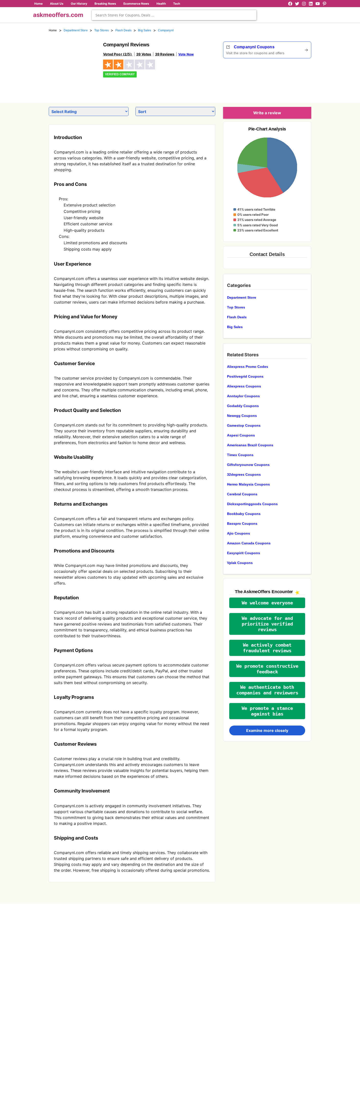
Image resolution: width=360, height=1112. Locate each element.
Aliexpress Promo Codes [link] (247, 367)
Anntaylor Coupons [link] (243, 396)
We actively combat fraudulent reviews (267, 647)
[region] (284, 79)
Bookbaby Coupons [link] (244, 514)
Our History (79, 3)
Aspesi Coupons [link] (241, 435)
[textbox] (174, 15)
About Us (56, 3)
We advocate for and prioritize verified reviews (267, 623)
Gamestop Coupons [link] (244, 425)
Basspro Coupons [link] (242, 523)
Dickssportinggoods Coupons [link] (252, 504)
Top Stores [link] (101, 30)
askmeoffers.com (58, 14)
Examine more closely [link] (267, 730)
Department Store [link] (76, 30)
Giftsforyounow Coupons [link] (248, 465)
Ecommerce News (136, 3)
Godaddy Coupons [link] (243, 406)
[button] (267, 603)
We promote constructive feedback (267, 669)
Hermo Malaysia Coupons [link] (248, 484)
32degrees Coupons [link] (244, 474)
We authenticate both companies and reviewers (267, 690)
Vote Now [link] (186, 54)
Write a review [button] (267, 112)
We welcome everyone (267, 603)
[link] (73, 65)
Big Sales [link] (144, 30)
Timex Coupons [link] (240, 455)
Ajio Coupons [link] (238, 533)
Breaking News (105, 3)
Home (38, 3)
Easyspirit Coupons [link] (243, 553)
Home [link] (53, 30)
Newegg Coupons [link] (242, 416)
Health (161, 3)
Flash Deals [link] (123, 30)
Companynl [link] (166, 30)
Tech (176, 3)
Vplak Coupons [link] (240, 563)
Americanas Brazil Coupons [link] (250, 445)
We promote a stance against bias (267, 711)
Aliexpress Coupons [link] (244, 386)
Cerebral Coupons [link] (242, 494)
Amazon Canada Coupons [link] (249, 543)
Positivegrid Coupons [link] (245, 376)
